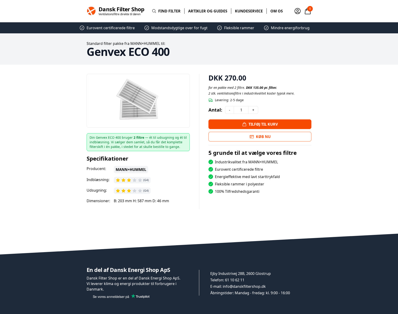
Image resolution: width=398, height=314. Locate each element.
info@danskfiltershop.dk (244, 286)
